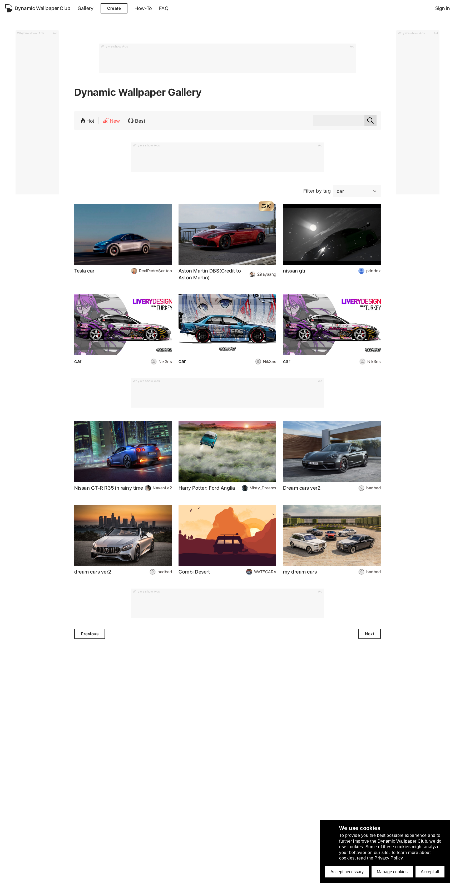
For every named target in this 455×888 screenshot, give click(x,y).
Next (369, 633)
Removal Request (108, 881)
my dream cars (300, 572)
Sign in (442, 8)
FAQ (164, 8)
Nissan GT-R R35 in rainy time (108, 488)
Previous (89, 633)
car (78, 361)
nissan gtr (294, 271)
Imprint (137, 881)
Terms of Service (70, 881)
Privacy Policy (35, 881)
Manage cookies (392, 872)
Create (114, 8)
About (11, 881)
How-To (143, 8)
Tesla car (84, 271)
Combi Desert (194, 572)
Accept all (430, 872)
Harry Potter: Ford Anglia (207, 488)
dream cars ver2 (92, 572)
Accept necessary (347, 872)
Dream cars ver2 (302, 488)
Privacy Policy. (389, 858)
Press (154, 881)
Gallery (85, 8)
